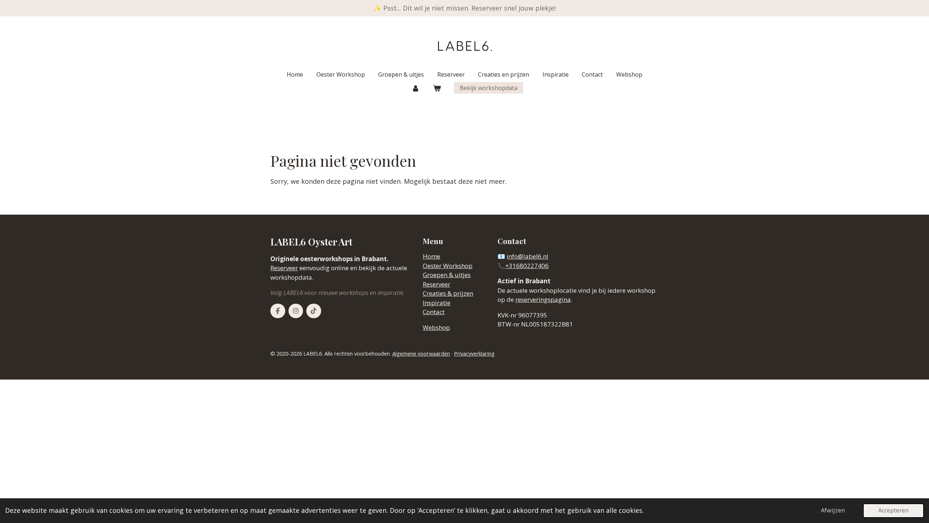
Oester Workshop (447, 266)
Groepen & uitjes (447, 275)
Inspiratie (436, 303)
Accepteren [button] (893, 510)
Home (431, 256)
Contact (434, 312)
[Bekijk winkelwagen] (437, 88)
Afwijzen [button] (833, 510)
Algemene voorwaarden (421, 353)
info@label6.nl (527, 256)
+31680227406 (527, 266)
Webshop (436, 327)
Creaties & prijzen (448, 293)
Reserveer (284, 268)
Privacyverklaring (474, 353)
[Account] (415, 88)
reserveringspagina (543, 299)
